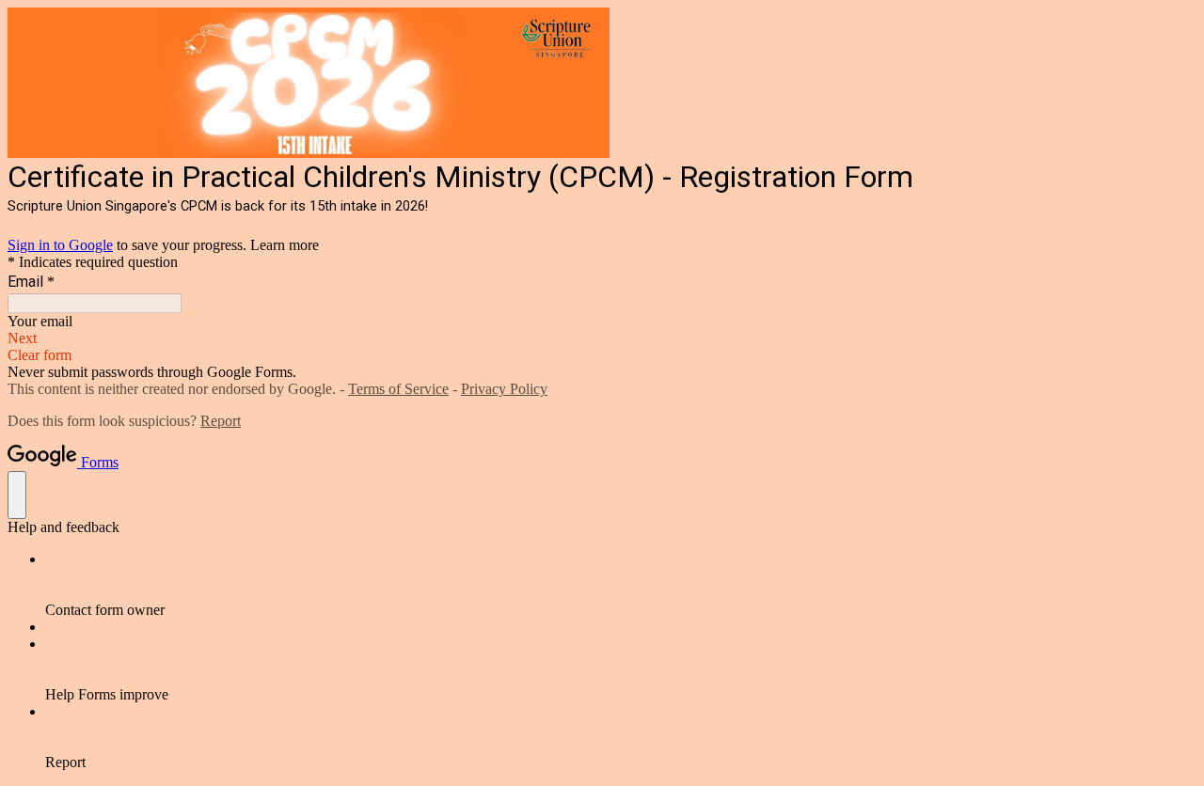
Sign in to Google (60, 245)
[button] (602, 338)
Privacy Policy (504, 389)
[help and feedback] (17, 495)
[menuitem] (620, 585)
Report (220, 421)
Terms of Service (398, 389)
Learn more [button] (284, 245)
